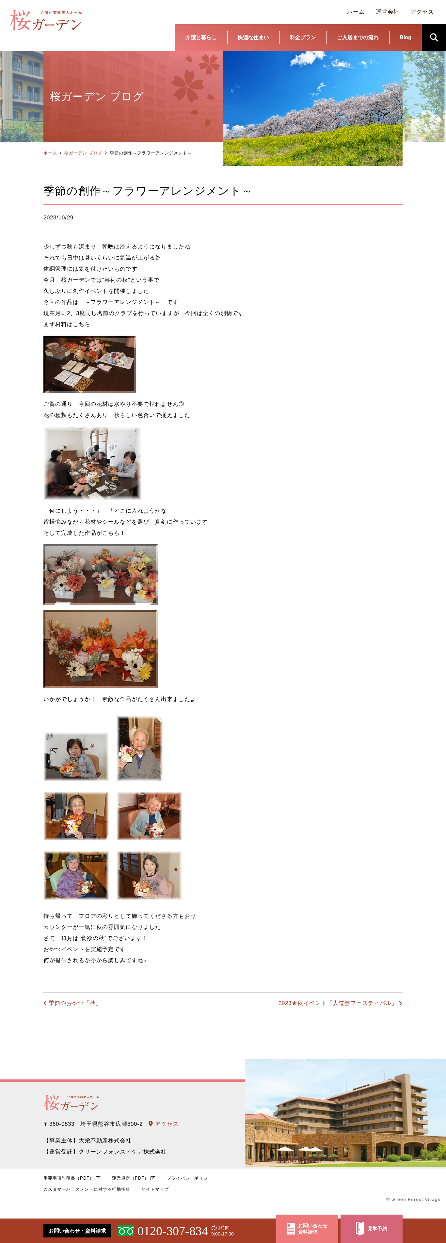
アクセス (166, 1124)
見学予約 (377, 1228)
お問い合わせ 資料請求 (312, 1229)
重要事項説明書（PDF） (68, 1178)
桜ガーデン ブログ (83, 153)
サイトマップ (155, 1189)
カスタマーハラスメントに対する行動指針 (86, 1189)
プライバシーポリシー (190, 1178)
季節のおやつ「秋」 (75, 1003)
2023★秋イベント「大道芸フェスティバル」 (338, 1003)
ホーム (50, 153)
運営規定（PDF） (130, 1178)
